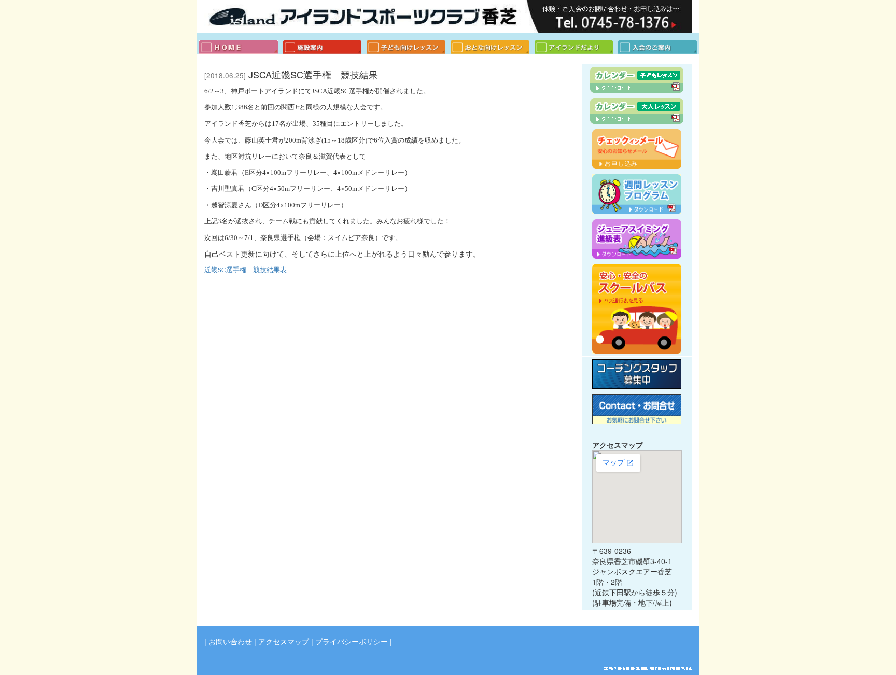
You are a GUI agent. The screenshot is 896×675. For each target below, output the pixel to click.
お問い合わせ (230, 641)
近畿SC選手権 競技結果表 (245, 270)
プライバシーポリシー (351, 641)
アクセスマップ (283, 641)
